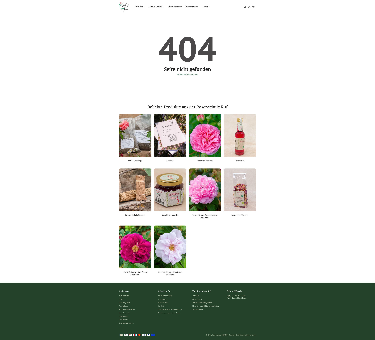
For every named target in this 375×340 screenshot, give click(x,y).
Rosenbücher (123, 320)
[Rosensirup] (240, 135)
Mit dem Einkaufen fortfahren (187, 74)
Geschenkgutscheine (126, 323)
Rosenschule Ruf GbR (219, 335)
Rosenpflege (123, 306)
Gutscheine (170, 161)
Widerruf (241, 335)
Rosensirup (240, 161)
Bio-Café (161, 306)
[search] (245, 7)
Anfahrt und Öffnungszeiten (202, 303)
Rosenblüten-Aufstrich (170, 215)
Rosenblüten (123, 316)
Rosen (121, 299)
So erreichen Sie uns (239, 298)
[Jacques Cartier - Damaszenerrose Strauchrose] (205, 189)
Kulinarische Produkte (127, 309)
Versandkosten (197, 309)
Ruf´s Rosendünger (135, 161)
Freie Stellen (197, 299)
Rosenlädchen (162, 303)
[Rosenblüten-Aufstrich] (170, 189)
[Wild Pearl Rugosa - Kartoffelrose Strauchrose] (170, 247)
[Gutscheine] (170, 135)
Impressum (252, 335)
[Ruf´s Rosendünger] (135, 135)
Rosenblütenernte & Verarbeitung (170, 309)
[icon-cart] (253, 7)
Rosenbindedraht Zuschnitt (135, 215)
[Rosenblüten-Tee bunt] (240, 189)
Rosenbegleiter (124, 303)
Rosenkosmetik (124, 313)
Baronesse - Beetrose (205, 161)
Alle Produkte (124, 296)
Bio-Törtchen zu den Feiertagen (169, 313)
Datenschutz (233, 335)
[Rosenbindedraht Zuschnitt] (135, 189)
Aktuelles (195, 296)
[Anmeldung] (249, 7)
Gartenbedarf (162, 299)
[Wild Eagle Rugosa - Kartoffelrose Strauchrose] (135, 247)
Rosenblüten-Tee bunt (240, 215)
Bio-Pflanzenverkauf (165, 296)
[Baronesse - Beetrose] (205, 135)
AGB (246, 335)
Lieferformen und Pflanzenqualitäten (205, 306)
